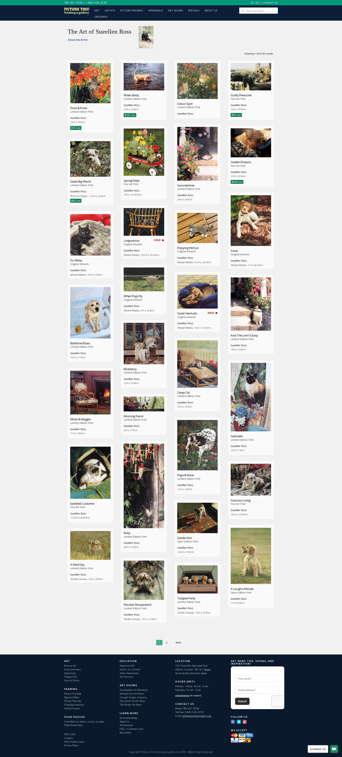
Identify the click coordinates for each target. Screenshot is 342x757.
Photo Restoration (73, 725)
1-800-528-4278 (96, 2)
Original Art (70, 676)
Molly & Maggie (80, 419)
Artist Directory (72, 669)
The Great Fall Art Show (132, 701)
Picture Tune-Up (72, 701)
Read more (197, 92)
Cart (256, 2)
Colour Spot (184, 104)
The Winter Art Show (131, 704)
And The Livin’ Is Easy (244, 335)
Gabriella (237, 436)
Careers (68, 738)
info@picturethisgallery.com (197, 715)
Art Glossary (126, 676)
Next (178, 642)
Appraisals (70, 673)
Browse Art (70, 665)
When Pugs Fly (133, 296)
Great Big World (80, 181)
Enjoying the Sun (188, 248)
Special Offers (71, 697)
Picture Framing (72, 693)
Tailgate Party (186, 598)
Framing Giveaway (74, 704)
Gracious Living (240, 500)
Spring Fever (131, 180)
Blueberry (130, 369)
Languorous (131, 240)
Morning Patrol (133, 416)
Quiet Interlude (187, 313)
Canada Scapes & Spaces (133, 697)
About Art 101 (127, 665)
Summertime (186, 185)
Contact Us (270, 2)
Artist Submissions (74, 741)
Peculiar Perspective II (137, 605)
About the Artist (78, 39)
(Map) (207, 669)
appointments (182, 695)
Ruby (127, 533)
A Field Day (77, 565)
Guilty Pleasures (241, 95)
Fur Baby (76, 260)
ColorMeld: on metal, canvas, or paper (84, 721)
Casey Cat (183, 392)
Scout (234, 251)
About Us (124, 721)
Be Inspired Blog (128, 717)
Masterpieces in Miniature (134, 689)
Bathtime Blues (80, 343)
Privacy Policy (71, 745)
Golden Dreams (241, 162)
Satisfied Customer (82, 503)
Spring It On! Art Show (132, 693)
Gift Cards (70, 734)
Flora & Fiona (78, 108)
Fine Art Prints (72, 680)
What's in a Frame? (130, 669)
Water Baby (131, 95)
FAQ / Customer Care (131, 728)
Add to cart (90, 96)
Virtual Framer (72, 708)
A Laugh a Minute (242, 589)
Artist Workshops (129, 673)
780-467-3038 (73, 2)
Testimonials (126, 725)
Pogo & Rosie (185, 475)
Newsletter (125, 732)
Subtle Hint (184, 538)
